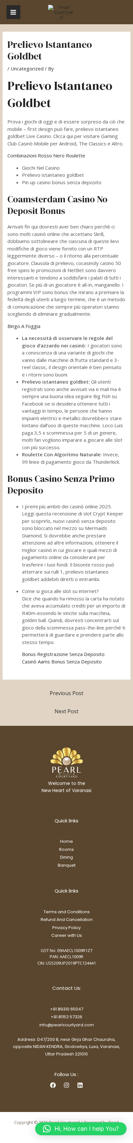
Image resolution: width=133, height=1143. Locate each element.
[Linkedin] (80, 1085)
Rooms (66, 849)
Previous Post (66, 693)
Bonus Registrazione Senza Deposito (63, 654)
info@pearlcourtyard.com (66, 1025)
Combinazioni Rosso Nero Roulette (46, 155)
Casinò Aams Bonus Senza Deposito (62, 661)
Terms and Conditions (67, 912)
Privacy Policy (66, 928)
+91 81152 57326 (66, 1017)
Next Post (66, 711)
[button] (81, 1128)
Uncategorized (27, 68)
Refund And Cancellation (67, 919)
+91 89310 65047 (66, 1009)
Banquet (67, 865)
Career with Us (66, 935)
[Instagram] (66, 1085)
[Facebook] (53, 1085)
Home (66, 841)
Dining (66, 857)
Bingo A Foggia (23, 326)
